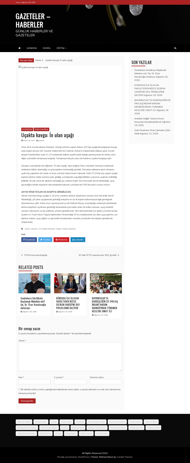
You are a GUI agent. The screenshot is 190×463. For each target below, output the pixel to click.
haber (27, 229)
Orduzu (65, 428)
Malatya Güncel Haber (26, 428)
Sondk (54, 422)
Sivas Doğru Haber (49, 428)
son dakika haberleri (46, 229)
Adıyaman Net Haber (26, 433)
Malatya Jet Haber (118, 428)
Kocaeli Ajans (41, 422)
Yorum (22, 340)
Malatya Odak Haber (97, 428)
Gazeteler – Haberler (33, 20)
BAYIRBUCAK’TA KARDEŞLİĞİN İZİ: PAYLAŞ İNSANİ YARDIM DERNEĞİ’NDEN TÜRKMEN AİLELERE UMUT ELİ (105, 304)
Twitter (46, 239)
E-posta (59, 377)
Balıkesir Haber (24, 422)
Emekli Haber (135, 422)
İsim (21, 377)
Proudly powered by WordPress (73, 456)
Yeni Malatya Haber (96, 422)
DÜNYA (46, 48)
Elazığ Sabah (45, 433)
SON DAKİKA (41, 129)
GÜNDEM (32, 48)
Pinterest (62, 239)
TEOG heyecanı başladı (35, 255)
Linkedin (78, 239)
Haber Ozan (66, 422)
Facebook (30, 239)
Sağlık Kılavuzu (136, 428)
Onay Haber (71, 433)
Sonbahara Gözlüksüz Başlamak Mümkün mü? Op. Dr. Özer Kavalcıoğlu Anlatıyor (33, 303)
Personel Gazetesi (117, 422)
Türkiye (58, 229)
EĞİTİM (60, 48)
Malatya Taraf (78, 428)
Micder (58, 433)
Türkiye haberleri (69, 229)
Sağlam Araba (153, 428)
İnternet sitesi (96, 377)
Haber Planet (86, 433)
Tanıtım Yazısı (102, 433)
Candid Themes (125, 456)
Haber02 (80, 422)
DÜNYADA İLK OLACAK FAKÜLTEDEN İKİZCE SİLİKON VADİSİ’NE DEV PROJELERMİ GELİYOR (68, 303)
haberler (34, 229)
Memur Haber (151, 422)
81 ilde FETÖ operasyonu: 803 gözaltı (97, 255)
